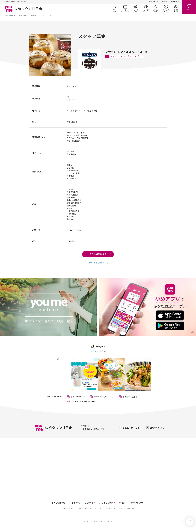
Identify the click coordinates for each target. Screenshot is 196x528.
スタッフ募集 (22, 16)
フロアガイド (176, 9)
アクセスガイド (153, 2)
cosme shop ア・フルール (104, 397)
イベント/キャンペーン (125, 9)
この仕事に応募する (98, 254)
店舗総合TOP (9, 2)
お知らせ (164, 2)
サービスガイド (166, 9)
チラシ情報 (115, 9)
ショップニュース (145, 9)
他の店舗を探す (21, 2)
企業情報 (75, 503)
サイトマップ (175, 2)
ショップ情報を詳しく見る (97, 263)
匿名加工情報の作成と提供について (90, 508)
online (189, 7)
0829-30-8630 (76, 230)
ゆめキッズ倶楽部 (130, 397)
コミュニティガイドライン (114, 508)
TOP (189, 521)
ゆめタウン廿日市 (10, 16)
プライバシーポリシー (68, 508)
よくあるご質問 (106, 503)
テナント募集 (137, 503)
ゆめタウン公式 (97, 351)
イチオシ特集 (156, 9)
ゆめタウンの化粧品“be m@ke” (83, 401)
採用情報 (89, 503)
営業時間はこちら (157, 428)
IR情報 (122, 503)
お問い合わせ (131, 508)
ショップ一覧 (135, 9)
